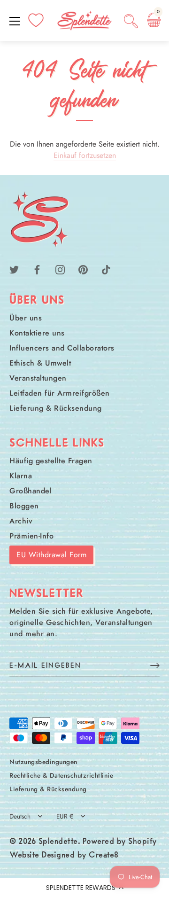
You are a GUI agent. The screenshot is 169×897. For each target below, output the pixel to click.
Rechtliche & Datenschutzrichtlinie (61, 775)
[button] (84, 887)
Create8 (104, 855)
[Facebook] (37, 269)
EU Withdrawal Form (51, 554)
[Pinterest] (83, 269)
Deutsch (20, 816)
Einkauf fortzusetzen (85, 155)
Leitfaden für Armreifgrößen (59, 393)
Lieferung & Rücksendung (55, 408)
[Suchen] (131, 22)
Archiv (20, 520)
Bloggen (24, 505)
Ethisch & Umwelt (40, 363)
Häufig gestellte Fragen (50, 460)
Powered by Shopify (120, 842)
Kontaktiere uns (37, 333)
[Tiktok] (106, 269)
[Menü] (15, 21)
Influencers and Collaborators (62, 348)
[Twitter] (14, 269)
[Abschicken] (155, 665)
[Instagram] (60, 269)
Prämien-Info (31, 535)
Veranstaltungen (38, 378)
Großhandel (30, 490)
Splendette (58, 842)
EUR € (64, 816)
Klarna (20, 475)
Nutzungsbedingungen (43, 761)
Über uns (25, 317)
